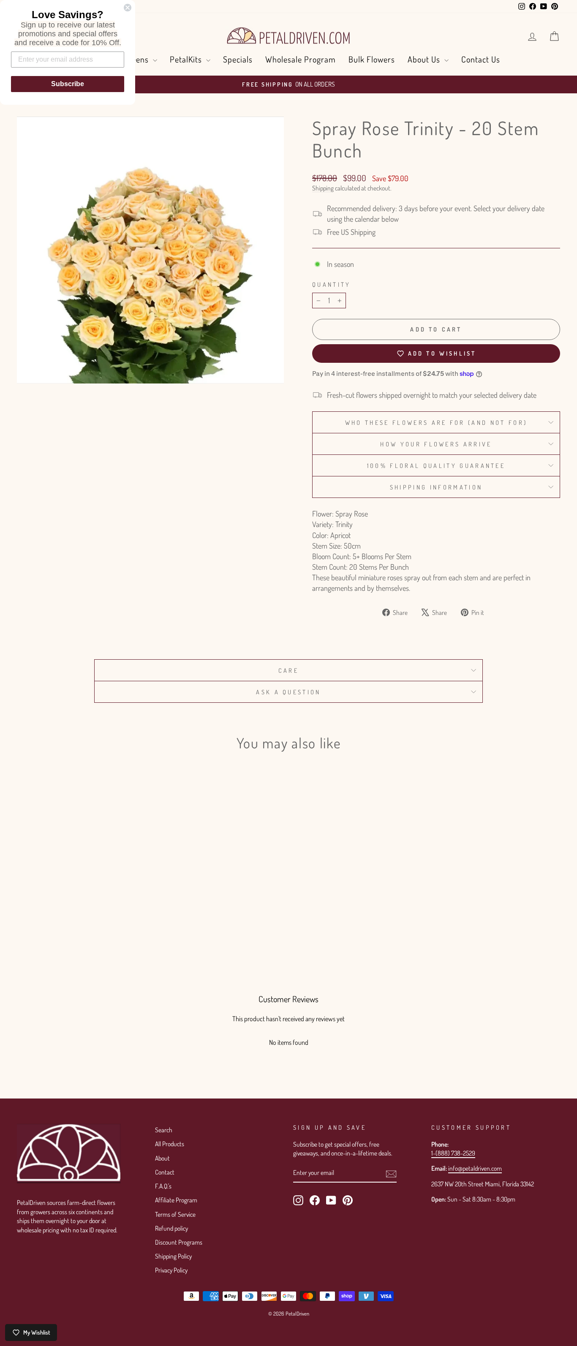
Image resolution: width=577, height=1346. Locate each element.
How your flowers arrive (436, 444)
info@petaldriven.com (475, 1168)
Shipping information (436, 487)
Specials (238, 59)
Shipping (323, 188)
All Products (169, 1143)
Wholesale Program (300, 59)
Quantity (331, 284)
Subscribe (67, 83)
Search (163, 1130)
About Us (425, 59)
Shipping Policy (173, 1256)
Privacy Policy (171, 1270)
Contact (164, 1172)
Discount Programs (178, 1242)
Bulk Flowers (371, 59)
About (162, 1158)
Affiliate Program (176, 1200)
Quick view (81, 891)
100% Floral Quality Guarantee (436, 465)
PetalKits (187, 59)
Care (288, 670)
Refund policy (171, 1228)
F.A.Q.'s (163, 1186)
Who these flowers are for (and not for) (436, 422)
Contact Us (480, 59)
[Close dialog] (127, 7)
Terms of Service (175, 1214)
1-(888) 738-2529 (453, 1153)
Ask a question (288, 692)
